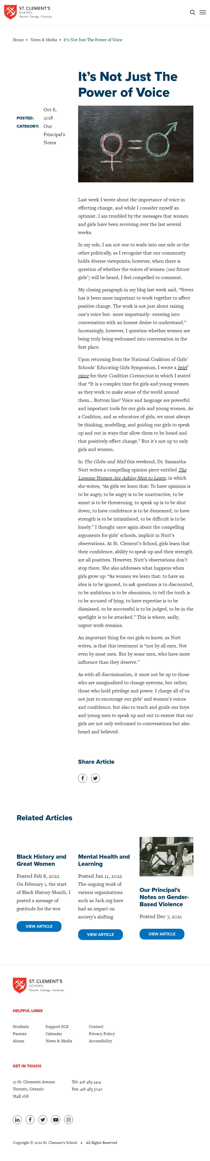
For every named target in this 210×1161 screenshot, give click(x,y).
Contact (96, 1027)
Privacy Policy (102, 1034)
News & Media (59, 1041)
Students (21, 1027)
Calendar (54, 1034)
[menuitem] (21, 1026)
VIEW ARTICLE (39, 926)
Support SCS (57, 1027)
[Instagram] (68, 1119)
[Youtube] (55, 1119)
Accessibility (100, 1041)
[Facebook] (30, 1119)
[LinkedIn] (17, 1119)
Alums (18, 1041)
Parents (20, 1034)
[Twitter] (42, 1119)
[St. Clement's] (28, 12)
